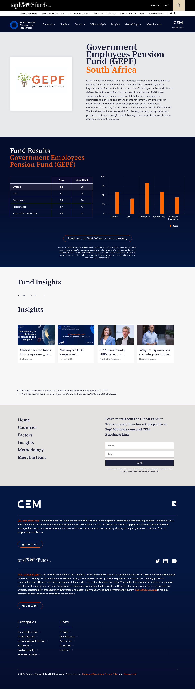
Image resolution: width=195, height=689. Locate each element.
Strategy (23, 645)
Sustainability (155, 13)
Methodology (132, 24)
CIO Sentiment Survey (79, 13)
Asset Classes (26, 636)
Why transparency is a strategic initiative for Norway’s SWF (154, 352)
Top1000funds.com (28, 574)
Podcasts (111, 13)
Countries (47, 24)
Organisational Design (31, 641)
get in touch (30, 544)
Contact (65, 650)
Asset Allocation (28, 13)
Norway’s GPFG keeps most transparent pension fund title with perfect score (76, 352)
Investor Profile (128, 13)
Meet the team (154, 24)
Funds (63, 24)
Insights (115, 24)
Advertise (66, 641)
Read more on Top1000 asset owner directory (97, 238)
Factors (79, 24)
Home (24, 420)
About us (65, 645)
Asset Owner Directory (52, 13)
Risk (142, 13)
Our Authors (67, 636)
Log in (166, 5)
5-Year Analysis (98, 24)
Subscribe (154, 5)
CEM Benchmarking (28, 520)
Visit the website (41, 86)
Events (97, 13)
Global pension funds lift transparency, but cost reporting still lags (35, 352)
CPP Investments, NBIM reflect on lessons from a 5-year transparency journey (115, 352)
